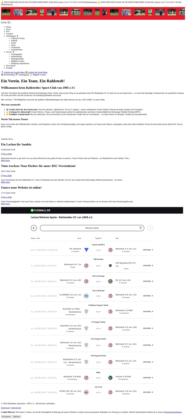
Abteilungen (12, 36)
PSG (8, 31)
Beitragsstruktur (17, 59)
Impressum (5, 408)
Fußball (14, 40)
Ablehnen (16, 417)
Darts (13, 45)
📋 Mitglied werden (38, 75)
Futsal (13, 43)
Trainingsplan (16, 54)
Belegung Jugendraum (20, 63)
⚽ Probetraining (8, 75)
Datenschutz (16, 408)
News (8, 29)
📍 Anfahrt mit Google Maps (13, 72)
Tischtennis (15, 47)
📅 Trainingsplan (22, 75)
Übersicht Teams (18, 38)
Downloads (10, 66)
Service (10, 52)
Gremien (9, 34)
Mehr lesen (5, 160)
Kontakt (9, 68)
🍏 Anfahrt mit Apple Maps (36, 72)
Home (8, 27)
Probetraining (16, 56)
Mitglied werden (17, 61)
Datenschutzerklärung (173, 412)
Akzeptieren (6, 417)
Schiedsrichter (16, 50)
